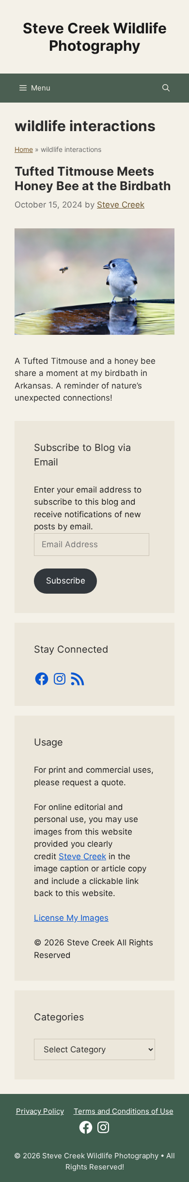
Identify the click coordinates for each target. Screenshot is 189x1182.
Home (24, 149)
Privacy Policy (40, 1111)
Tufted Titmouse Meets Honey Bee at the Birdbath (93, 178)
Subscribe (65, 580)
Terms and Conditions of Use (123, 1111)
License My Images (71, 918)
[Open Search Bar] (166, 88)
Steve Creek (82, 856)
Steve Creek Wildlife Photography (95, 36)
